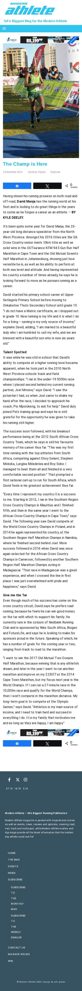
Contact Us (16, 947)
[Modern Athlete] (30, 8)
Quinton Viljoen (37, 172)
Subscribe (15, 879)
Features (56, 172)
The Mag (14, 859)
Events (13, 866)
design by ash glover (54, 982)
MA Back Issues (19, 954)
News (12, 872)
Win (10, 960)
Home (12, 853)
